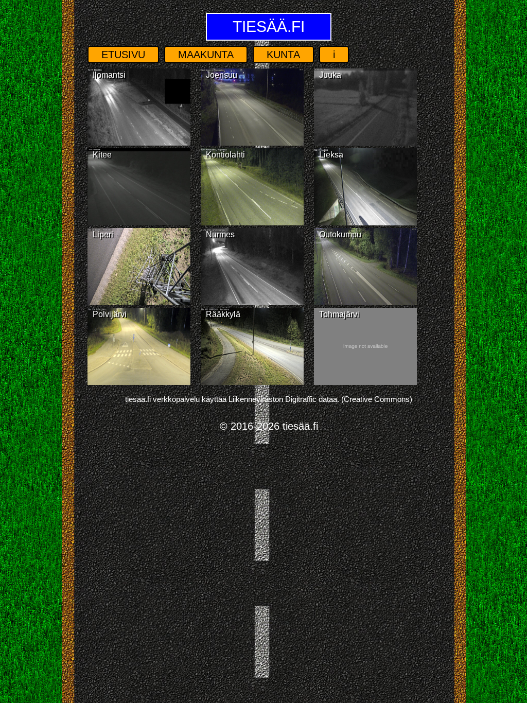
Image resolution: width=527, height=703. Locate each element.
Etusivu (123, 54)
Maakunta (206, 54)
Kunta (283, 54)
